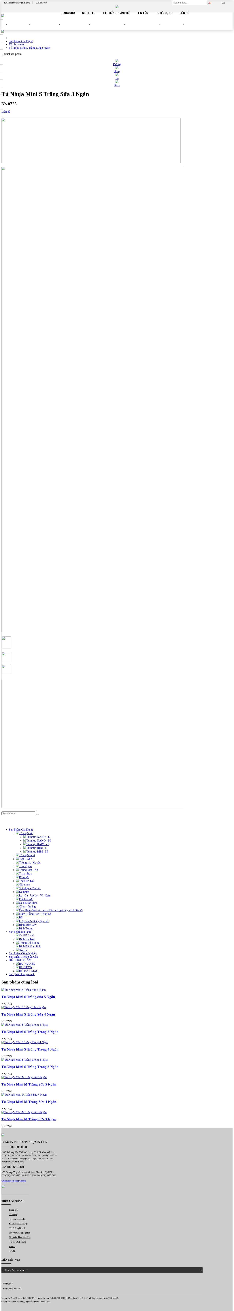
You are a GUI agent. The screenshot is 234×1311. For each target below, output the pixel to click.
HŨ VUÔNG (27, 963)
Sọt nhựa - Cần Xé (30, 888)
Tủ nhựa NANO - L (38, 836)
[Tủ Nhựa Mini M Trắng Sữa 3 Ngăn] (117, 1112)
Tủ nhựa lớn (26, 833)
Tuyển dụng (164, 13)
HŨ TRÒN (25, 967)
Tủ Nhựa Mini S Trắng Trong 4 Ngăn (29, 1049)
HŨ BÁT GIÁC (28, 970)
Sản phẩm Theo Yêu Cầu (144, 27)
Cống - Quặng (27, 906)
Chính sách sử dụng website (13, 1180)
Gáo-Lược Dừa (28, 902)
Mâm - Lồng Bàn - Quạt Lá (35, 913)
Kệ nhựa (24, 891)
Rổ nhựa (24, 877)
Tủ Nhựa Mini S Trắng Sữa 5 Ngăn (28, 997)
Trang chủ (67, 13)
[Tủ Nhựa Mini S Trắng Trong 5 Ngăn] (117, 1024)
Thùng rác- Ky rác (29, 862)
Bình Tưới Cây (28, 924)
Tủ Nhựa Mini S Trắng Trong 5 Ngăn (29, 1032)
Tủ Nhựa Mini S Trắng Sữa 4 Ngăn (28, 1014)
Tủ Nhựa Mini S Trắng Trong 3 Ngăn (29, 1067)
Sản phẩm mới (20, 27)
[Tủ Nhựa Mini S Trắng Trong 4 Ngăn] (117, 1042)
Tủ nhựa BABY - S (37, 844)
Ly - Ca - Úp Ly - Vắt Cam (34, 895)
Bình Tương (26, 928)
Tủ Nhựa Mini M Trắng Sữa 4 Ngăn (28, 1102)
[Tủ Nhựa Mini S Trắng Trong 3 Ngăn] (117, 1059)
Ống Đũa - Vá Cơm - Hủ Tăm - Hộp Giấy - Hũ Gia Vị (51, 910)
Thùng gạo (25, 866)
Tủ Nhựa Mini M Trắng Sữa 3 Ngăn (28, 1119)
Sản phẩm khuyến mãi (22, 974)
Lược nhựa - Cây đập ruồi (34, 921)
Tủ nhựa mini (27, 855)
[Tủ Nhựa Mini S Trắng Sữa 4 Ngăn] (117, 1007)
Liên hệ (184, 13)
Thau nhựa (25, 873)
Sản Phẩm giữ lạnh (77, 27)
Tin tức (143, 13)
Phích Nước (26, 899)
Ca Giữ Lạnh (26, 935)
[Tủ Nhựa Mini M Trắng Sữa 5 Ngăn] (117, 1077)
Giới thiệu (88, 13)
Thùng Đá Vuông (29, 942)
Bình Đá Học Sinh (30, 946)
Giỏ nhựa (24, 884)
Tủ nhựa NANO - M (38, 840)
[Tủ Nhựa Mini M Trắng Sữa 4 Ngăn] (117, 1094)
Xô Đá (23, 950)
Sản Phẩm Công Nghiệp (109, 27)
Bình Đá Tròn (27, 939)
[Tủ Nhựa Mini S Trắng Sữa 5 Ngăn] (117, 990)
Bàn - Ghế (25, 858)
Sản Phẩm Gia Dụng (47, 27)
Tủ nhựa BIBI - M (37, 851)
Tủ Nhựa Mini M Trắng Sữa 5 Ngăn (28, 1084)
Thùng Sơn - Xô (28, 869)
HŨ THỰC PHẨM (174, 27)
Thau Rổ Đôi (26, 880)
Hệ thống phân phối (116, 13)
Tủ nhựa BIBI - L (36, 847)
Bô (20, 917)
